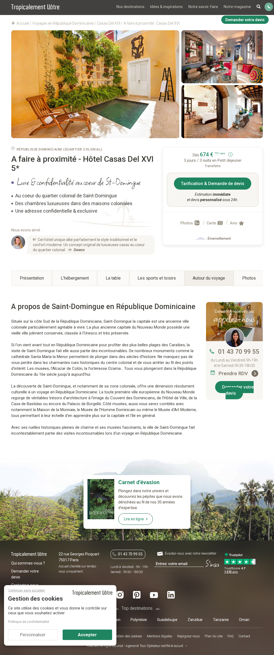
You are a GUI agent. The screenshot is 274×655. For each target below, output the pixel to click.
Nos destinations (130, 7)
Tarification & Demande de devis (212, 183)
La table (113, 278)
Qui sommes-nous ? (28, 563)
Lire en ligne (134, 519)
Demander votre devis (238, 390)
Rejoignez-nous (188, 636)
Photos (187, 223)
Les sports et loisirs (157, 278)
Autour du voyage (209, 278)
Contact (244, 636)
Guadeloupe (167, 620)
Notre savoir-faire (203, 7)
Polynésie (139, 620)
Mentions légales (159, 636)
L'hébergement (75, 278)
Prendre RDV (234, 373)
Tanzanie (221, 620)
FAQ (230, 636)
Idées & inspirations (166, 7)
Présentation (32, 278)
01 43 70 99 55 (238, 351)
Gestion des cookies (127, 636)
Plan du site (214, 636)
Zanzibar (195, 620)
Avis (234, 223)
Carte (212, 223)
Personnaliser (32, 634)
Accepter (87, 634)
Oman (244, 620)
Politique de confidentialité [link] (28, 622)
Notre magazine (237, 7)
